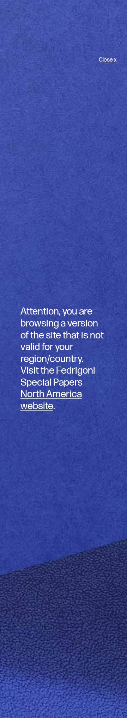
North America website (51, 400)
